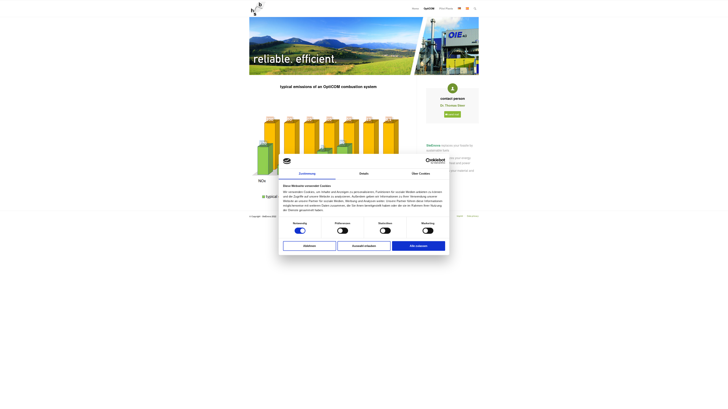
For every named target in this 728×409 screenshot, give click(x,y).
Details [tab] (364, 173)
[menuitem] (415, 8)
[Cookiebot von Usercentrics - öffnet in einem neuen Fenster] (428, 161)
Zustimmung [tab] (307, 173)
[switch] (342, 231)
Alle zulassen (418, 245)
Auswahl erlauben (364, 245)
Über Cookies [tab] (421, 173)
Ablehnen (309, 245)
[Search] (475, 8)
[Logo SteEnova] (257, 8)
